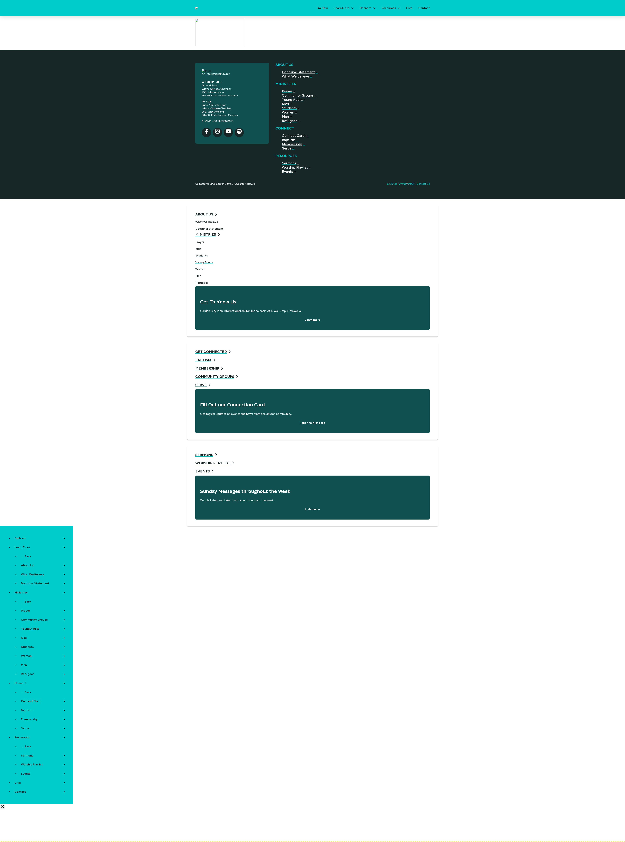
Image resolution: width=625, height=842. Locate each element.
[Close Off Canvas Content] (2, 806)
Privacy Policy (407, 183)
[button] (344, 8)
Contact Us (423, 183)
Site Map (392, 183)
